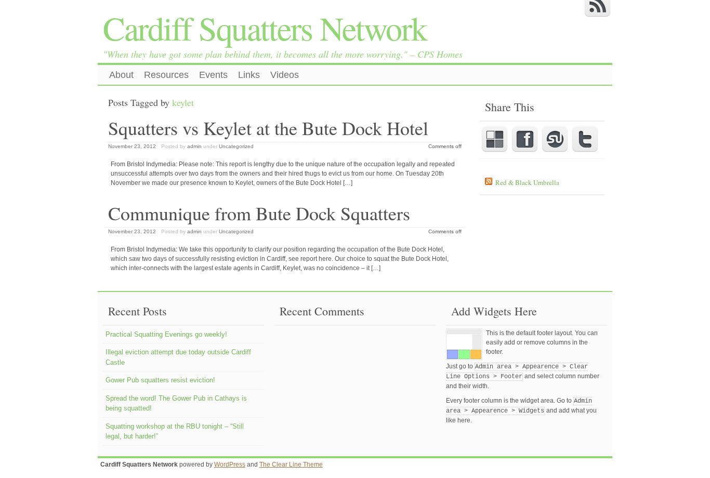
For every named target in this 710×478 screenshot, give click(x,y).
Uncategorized (236, 146)
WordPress (229, 464)
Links (249, 75)
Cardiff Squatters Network (265, 27)
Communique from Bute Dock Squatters (259, 213)
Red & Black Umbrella (527, 182)
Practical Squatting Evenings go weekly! (166, 334)
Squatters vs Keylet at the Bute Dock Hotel (268, 127)
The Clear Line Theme (291, 464)
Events (213, 75)
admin (194, 146)
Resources (166, 75)
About (121, 75)
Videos (284, 75)
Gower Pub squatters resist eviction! (160, 380)
